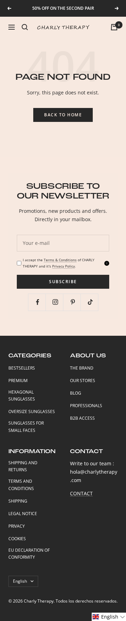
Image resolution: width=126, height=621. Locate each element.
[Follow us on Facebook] (38, 302)
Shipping (17, 501)
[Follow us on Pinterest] (72, 302)
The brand (81, 368)
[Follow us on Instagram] (55, 302)
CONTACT (81, 493)
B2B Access (82, 418)
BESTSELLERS (21, 368)
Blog (75, 393)
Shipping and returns (22, 466)
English (20, 581)
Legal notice (22, 514)
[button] (109, 617)
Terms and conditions (21, 484)
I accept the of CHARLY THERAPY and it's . (58, 262)
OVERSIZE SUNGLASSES (31, 411)
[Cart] (114, 27)
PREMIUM (18, 380)
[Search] (25, 27)
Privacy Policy (63, 266)
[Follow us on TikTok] (90, 302)
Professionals (86, 406)
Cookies (17, 539)
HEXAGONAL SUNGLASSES (21, 395)
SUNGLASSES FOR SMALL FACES (26, 426)
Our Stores (82, 380)
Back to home (63, 115)
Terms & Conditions (60, 259)
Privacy (16, 526)
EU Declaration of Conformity (29, 553)
